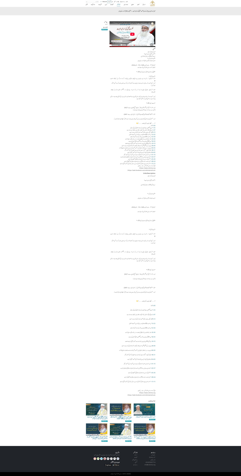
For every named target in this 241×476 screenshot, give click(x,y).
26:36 (153, 139)
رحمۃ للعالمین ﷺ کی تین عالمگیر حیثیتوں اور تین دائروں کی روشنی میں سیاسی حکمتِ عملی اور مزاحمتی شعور (97, 418)
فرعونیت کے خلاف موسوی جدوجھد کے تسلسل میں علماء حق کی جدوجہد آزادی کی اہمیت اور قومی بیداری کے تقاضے (144, 438)
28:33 (153, 141)
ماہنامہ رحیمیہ (126, 5)
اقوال (87, 5)
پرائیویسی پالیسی (134, 460)
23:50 (153, 137)
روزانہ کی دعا (93, 5)
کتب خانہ (109, 2)
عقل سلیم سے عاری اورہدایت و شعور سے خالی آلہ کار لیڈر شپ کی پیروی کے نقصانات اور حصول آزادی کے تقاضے (120, 438)
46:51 (153, 150)
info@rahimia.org (149, 465)
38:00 (153, 146)
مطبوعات (112, 5)
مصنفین (136, 462)
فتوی (114, 2)
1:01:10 (152, 155)
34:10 (153, 143)
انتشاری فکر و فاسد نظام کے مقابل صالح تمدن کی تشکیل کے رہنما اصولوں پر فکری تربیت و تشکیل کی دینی (97, 438)
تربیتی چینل (118, 5)
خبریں (106, 5)
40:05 (153, 148)
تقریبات (100, 5)
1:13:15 (152, 164)
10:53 (153, 135)
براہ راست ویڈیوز (122, 2)
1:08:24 (152, 161)
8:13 (154, 132)
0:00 (154, 126)
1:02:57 (152, 157)
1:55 (154, 128)
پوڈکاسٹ (117, 2)
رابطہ (112, 2)
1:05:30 (152, 159)
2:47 (154, 130)
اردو (100, 2)
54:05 (153, 152)
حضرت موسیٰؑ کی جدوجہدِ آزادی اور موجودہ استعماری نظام (145, 417)
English (105, 2)
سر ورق (144, 5)
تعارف (127, 2)
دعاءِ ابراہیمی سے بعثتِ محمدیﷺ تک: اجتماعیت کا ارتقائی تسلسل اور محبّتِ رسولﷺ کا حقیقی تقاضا (121, 418)
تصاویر (138, 5)
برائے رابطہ (135, 465)
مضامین (132, 5)
